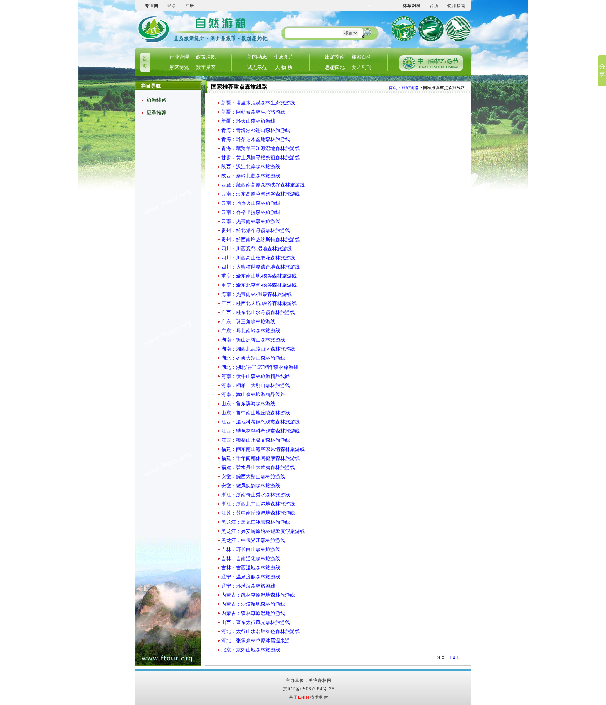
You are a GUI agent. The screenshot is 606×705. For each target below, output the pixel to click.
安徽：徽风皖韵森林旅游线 (250, 485)
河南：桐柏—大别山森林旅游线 (255, 385)
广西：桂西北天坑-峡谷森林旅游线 (259, 303)
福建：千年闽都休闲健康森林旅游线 (260, 458)
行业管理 (179, 57)
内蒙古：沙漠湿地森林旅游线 (253, 604)
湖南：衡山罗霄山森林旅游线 (253, 340)
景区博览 (179, 67)
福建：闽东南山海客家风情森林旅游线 (263, 449)
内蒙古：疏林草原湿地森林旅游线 (258, 595)
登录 (171, 5)
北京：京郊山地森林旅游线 (250, 649)
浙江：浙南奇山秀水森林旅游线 (255, 494)
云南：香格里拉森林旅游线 (250, 212)
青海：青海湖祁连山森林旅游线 (255, 130)
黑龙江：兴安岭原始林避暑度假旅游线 (263, 531)
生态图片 (284, 57)
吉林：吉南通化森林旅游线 (250, 558)
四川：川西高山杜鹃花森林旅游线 (258, 257)
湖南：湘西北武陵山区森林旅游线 (258, 349)
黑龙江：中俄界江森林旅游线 (253, 540)
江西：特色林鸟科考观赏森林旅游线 (260, 431)
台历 (434, 5)
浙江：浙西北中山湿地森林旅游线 (258, 504)
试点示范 (257, 67)
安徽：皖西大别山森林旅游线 (253, 476)
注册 (189, 5)
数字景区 (206, 67)
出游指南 (335, 57)
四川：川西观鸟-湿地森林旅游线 (256, 248)
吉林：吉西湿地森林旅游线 (250, 567)
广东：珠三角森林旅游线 (248, 321)
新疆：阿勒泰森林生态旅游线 (253, 112)
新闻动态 (257, 57)
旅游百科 (361, 57)
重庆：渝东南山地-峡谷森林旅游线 (259, 276)
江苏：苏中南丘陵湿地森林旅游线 (258, 513)
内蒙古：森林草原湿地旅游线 (253, 613)
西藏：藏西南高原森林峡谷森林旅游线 (263, 185)
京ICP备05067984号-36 (309, 688)
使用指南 (456, 5)
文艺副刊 (361, 67)
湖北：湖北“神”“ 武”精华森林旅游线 (259, 367)
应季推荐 (156, 112)
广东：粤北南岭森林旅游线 (250, 330)
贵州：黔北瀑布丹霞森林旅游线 (255, 230)
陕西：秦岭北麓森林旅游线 (250, 175)
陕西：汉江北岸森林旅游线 (250, 166)
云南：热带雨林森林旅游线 (250, 221)
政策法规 (206, 57)
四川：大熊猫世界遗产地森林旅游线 (260, 267)
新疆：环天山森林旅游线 (248, 121)
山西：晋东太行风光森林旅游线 (255, 622)
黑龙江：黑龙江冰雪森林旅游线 (255, 522)
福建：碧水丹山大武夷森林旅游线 (258, 467)
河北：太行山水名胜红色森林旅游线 (260, 631)
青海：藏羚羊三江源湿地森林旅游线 (260, 148)
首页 (393, 87)
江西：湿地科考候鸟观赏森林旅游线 (260, 422)
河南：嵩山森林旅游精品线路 (253, 394)
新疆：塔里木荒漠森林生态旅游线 (258, 103)
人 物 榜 (283, 67)
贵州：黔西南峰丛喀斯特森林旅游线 (260, 239)
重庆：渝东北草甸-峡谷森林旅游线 (259, 285)
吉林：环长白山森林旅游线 (250, 549)
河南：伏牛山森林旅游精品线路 (255, 376)
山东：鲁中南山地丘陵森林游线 (255, 412)
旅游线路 (156, 100)
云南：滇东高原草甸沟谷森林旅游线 (260, 194)
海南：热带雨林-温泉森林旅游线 (256, 294)
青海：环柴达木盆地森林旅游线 (255, 139)
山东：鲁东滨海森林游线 (248, 403)
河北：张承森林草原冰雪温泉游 (255, 640)
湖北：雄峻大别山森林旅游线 (253, 358)
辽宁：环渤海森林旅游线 (248, 586)
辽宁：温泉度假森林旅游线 (250, 576)
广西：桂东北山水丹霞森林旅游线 (258, 312)
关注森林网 (320, 680)
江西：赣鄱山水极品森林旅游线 (255, 440)
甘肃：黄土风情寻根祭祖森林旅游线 (260, 157)
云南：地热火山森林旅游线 (250, 203)
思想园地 (335, 67)
